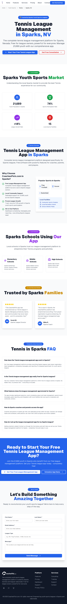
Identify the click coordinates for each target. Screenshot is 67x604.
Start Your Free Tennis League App (21, 52)
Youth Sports (12, 8)
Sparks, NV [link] (29, 8)
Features (16, 3)
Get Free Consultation (50, 52)
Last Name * (38, 517)
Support (37, 585)
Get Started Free (57, 3)
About (40, 3)
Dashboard (38, 582)
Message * (8, 541)
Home (8, 3)
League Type (9, 533)
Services (25, 3)
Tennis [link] (21, 8)
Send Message (32, 556)
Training (54, 579)
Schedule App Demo (52, 472)
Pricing (32, 3)
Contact (47, 3)
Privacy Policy (39, 588)
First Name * (9, 517)
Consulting (54, 576)
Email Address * (10, 525)
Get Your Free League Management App (22, 472)
